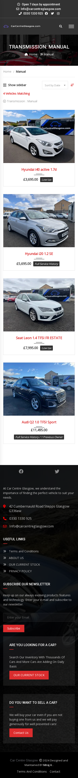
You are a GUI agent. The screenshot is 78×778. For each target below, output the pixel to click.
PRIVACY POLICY (20, 571)
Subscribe (13, 628)
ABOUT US (16, 558)
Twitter (57, 471)
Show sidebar (17, 85)
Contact (55, 771)
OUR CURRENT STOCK (24, 564)
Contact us (21, 733)
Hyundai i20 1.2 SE (39, 253)
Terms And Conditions (32, 771)
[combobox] (55, 85)
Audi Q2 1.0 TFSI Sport (39, 422)
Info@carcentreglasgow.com (41, 9)
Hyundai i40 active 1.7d (39, 169)
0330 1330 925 (33, 13)
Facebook (21, 471)
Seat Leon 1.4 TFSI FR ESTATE (39, 338)
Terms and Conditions (23, 551)
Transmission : (21, 101)
